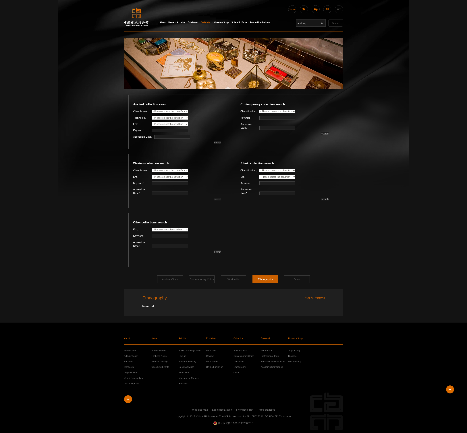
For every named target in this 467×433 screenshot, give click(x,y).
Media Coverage (159, 361)
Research (266, 338)
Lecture (182, 356)
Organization (130, 372)
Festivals (183, 383)
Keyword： (139, 130)
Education (184, 372)
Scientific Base (239, 22)
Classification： (142, 111)
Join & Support (131, 383)
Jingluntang (294, 350)
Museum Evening (187, 361)
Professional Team (270, 356)
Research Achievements (273, 361)
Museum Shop (221, 22)
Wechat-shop (294, 361)
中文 (339, 9)
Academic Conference (272, 367)
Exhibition (193, 22)
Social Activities (186, 367)
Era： (136, 123)
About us (128, 361)
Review (210, 356)
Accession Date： (246, 126)
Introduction (130, 350)
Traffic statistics (266, 409)
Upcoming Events (160, 367)
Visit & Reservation (133, 378)
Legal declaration (222, 409)
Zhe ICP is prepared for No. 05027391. (241, 416)
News (171, 22)
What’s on (211, 350)
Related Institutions (260, 22)
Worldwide (233, 279)
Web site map (200, 409)
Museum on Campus (189, 378)
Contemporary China (202, 279)
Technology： (141, 117)
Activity (181, 22)
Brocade (292, 356)
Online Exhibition (214, 367)
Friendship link (245, 409)
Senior (335, 23)
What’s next (212, 361)
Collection (206, 22)
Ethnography (265, 279)
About (162, 22)
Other (297, 279)
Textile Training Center (190, 350)
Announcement (159, 350)
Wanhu (287, 416)
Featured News (159, 356)
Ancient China (170, 279)
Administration (131, 356)
